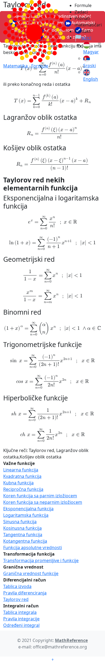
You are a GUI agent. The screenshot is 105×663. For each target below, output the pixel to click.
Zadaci (81, 12)
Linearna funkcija (20, 470)
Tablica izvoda (17, 586)
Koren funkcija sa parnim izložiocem (40, 496)
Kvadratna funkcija (22, 476)
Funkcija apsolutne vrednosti (32, 547)
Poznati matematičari (85, 21)
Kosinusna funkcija (22, 528)
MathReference (71, 640)
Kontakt (83, 31)
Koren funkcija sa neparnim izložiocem (42, 502)
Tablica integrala (20, 612)
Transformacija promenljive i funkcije (41, 560)
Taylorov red (16, 599)
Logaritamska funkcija (25, 515)
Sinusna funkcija (20, 522)
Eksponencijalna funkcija (28, 509)
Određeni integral (21, 625)
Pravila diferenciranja (25, 593)
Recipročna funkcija (23, 489)
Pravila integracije (21, 619)
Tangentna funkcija (22, 535)
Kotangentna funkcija (25, 541)
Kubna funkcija (18, 483)
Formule (83, 5)
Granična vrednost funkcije (30, 573)
